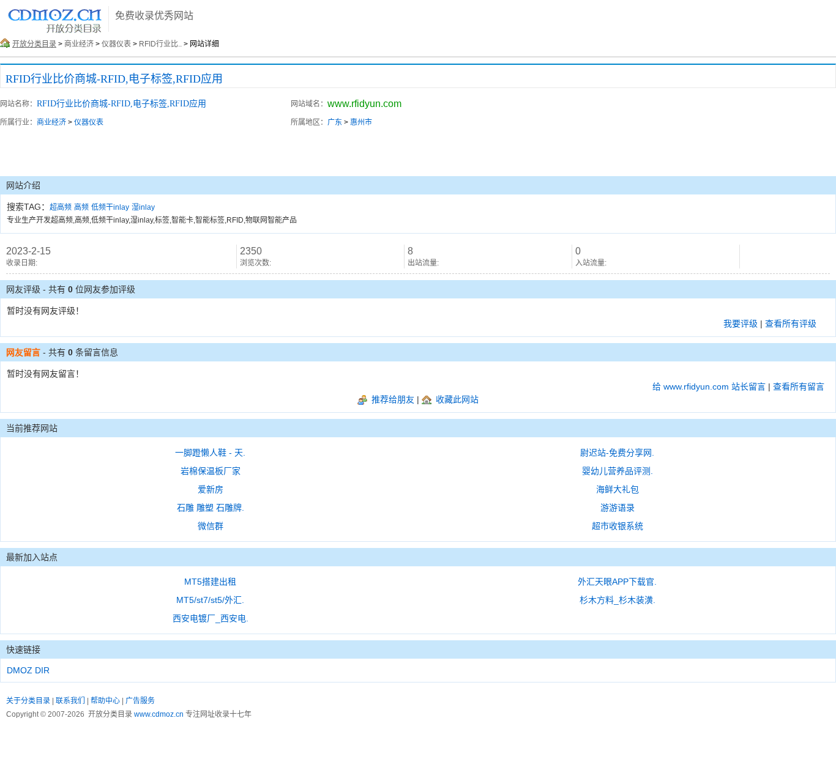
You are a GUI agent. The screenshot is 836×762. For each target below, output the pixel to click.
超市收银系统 (617, 526)
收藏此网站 (456, 399)
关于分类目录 (28, 701)
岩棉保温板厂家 (211, 471)
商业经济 (79, 44)
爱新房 (210, 489)
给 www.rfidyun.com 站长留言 (709, 386)
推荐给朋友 (391, 399)
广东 (334, 122)
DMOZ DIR (28, 670)
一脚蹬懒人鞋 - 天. (210, 452)
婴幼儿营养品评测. (617, 471)
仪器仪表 (116, 44)
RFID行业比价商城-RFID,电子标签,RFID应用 (114, 79)
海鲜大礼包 (617, 489)
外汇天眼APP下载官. (617, 581)
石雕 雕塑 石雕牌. (210, 507)
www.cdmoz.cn (159, 714)
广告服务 (140, 701)
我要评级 (740, 323)
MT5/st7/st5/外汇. (210, 600)
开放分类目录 (34, 44)
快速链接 (23, 649)
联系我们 (70, 701)
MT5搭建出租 (210, 581)
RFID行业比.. (160, 44)
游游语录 (617, 507)
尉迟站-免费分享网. (617, 452)
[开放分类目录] (54, 31)
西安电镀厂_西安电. (210, 618)
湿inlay (143, 207)
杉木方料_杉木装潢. (617, 600)
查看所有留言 (798, 386)
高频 (81, 207)
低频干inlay (110, 207)
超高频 (61, 207)
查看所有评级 (790, 323)
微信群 (210, 526)
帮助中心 (105, 701)
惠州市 (361, 122)
